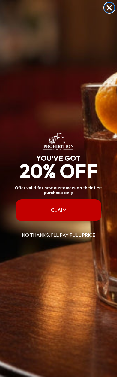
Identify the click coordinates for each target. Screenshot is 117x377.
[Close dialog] (109, 7)
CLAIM (59, 210)
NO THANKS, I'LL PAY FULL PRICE (58, 235)
